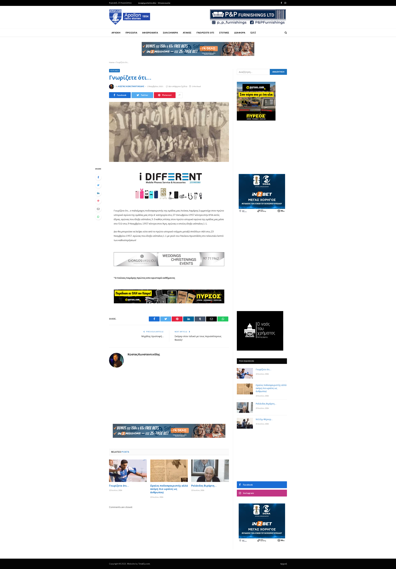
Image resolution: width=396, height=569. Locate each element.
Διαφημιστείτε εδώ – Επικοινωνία (154, 3)
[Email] (98, 209)
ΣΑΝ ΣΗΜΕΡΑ (170, 32)
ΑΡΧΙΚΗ (116, 32)
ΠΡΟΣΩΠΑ (131, 32)
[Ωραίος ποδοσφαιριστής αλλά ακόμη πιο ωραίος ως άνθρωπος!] (169, 470)
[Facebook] (98, 177)
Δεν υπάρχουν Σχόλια (178, 86)
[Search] (285, 32)
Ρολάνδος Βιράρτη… (204, 486)
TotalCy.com (144, 563)
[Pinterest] (98, 201)
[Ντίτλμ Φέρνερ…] (245, 423)
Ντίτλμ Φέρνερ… (264, 419)
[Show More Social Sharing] (179, 95)
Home (111, 62)
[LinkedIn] (98, 193)
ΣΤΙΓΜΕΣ (224, 32)
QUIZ (253, 32)
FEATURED (114, 71)
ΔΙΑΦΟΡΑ (239, 32)
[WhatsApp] (98, 217)
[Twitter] (98, 185)
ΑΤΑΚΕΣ (187, 32)
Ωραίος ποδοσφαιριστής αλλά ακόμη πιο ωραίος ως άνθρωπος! (169, 489)
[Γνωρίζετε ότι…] (169, 132)
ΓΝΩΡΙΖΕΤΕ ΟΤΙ (205, 32)
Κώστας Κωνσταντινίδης (131, 86)
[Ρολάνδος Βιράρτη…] (210, 470)
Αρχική (283, 563)
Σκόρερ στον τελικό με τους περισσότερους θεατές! (198, 338)
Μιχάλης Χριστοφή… (152, 336)
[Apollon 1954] (130, 17)
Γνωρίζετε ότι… (119, 486)
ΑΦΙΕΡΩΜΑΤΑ (150, 32)
